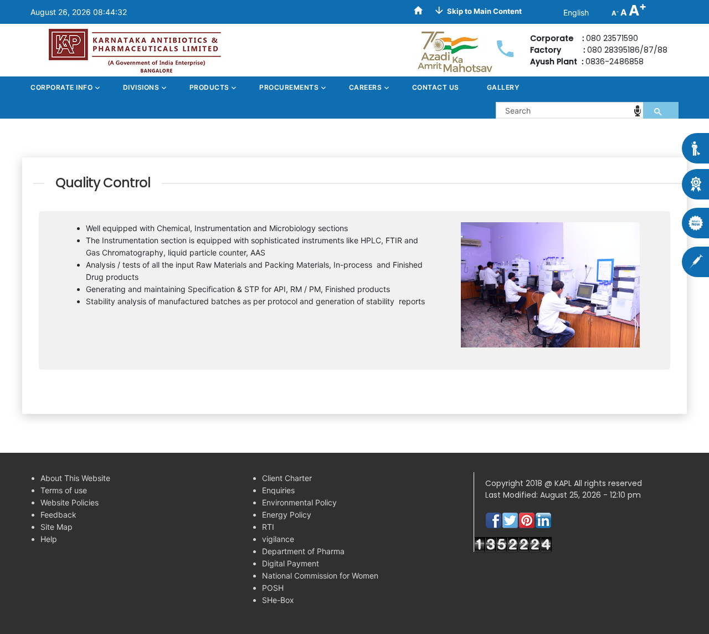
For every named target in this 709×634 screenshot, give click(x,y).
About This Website (75, 478)
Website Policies (69, 502)
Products (210, 87)
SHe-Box (278, 600)
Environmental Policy (299, 502)
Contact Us (435, 87)
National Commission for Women (320, 575)
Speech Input (637, 110)
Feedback (58, 514)
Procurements (290, 87)
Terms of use (63, 490)
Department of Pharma (303, 551)
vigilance (278, 539)
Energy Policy (286, 514)
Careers (366, 87)
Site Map (56, 526)
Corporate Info (62, 87)
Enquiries (278, 490)
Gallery (503, 87)
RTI (268, 526)
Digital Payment (290, 563)
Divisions (142, 87)
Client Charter (287, 478)
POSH (273, 587)
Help (48, 539)
